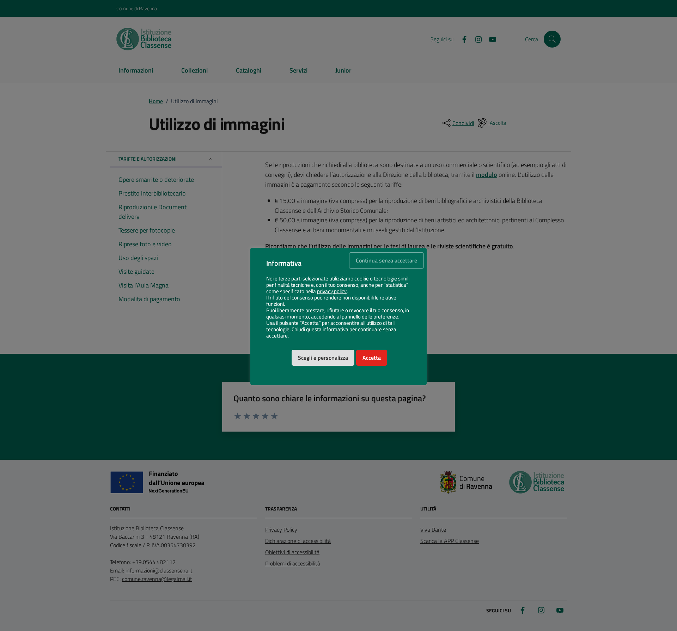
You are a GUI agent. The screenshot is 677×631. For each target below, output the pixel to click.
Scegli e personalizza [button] (323, 357)
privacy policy (332, 291)
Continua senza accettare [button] (386, 260)
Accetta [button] (371, 357)
